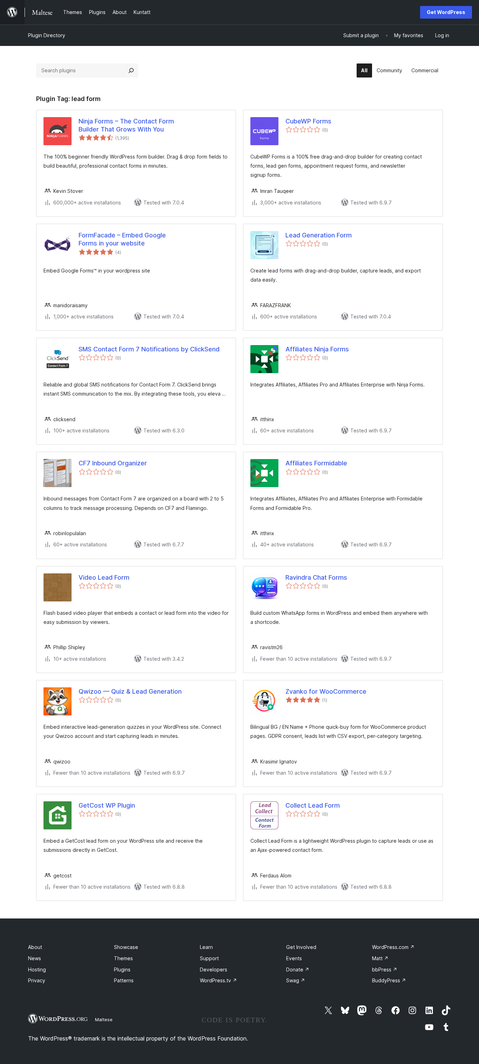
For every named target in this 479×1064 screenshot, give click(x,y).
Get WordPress (446, 12)
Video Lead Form (104, 577)
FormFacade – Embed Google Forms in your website (122, 239)
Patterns (124, 980)
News (34, 958)
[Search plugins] (131, 70)
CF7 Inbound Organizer (113, 463)
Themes (123, 958)
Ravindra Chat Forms (316, 577)
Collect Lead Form (312, 805)
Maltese (104, 1019)
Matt (380, 958)
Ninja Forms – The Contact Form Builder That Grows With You (126, 125)
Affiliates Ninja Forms (317, 349)
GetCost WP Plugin (107, 805)
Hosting (37, 969)
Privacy (36, 980)
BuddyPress (389, 980)
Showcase (126, 947)
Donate (297, 969)
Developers (213, 969)
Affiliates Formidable (316, 463)
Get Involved (301, 947)
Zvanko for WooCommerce (325, 691)
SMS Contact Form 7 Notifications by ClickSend (149, 349)
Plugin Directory (46, 35)
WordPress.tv (218, 980)
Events (294, 958)
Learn (206, 947)
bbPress (384, 969)
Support (209, 958)
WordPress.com (393, 947)
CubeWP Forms (308, 121)
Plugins (122, 969)
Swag (295, 980)
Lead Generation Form (318, 235)
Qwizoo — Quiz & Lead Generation (130, 691)
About (35, 947)
